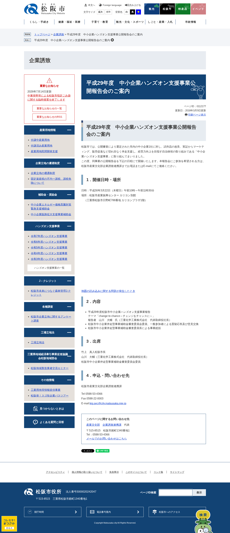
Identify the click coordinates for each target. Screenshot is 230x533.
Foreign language (112, 5)
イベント (198, 9)
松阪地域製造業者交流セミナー (50, 368)
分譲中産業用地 (40, 139)
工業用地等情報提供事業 (45, 389)
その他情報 (47, 380)
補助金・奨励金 (47, 194)
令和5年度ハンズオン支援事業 (49, 247)
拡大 (100, 12)
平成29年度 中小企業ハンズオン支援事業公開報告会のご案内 (72, 40)
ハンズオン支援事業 (48, 226)
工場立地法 (47, 332)
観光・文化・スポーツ (130, 21)
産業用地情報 (48, 130)
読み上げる (135, 5)
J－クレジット (48, 280)
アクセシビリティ (55, 472)
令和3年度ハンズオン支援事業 (49, 259)
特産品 (182, 9)
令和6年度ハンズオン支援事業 (49, 241)
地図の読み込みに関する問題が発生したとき (108, 291)
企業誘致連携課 (112, 424)
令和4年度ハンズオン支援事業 (49, 253)
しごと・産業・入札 (160, 21)
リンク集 (158, 472)
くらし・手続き (39, 21)
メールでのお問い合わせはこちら (106, 438)
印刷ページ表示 (197, 114)
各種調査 (47, 306)
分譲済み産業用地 (41, 145)
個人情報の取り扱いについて (87, 472)
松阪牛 (167, 9)
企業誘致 (58, 34)
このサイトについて (136, 472)
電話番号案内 (104, 512)
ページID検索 (148, 492)
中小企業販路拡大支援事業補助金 (51, 214)
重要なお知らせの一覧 (49, 108)
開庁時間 (39, 512)
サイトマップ (177, 472)
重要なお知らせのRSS (49, 116)
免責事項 (114, 472)
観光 (152, 9)
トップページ (42, 34)
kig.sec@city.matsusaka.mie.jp (108, 403)
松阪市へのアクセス (169, 512)
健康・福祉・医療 (69, 21)
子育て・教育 (99, 21)
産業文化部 (93, 424)
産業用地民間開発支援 (44, 151)
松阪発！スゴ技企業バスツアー (50, 395)
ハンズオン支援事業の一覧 (49, 267)
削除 (112, 39)
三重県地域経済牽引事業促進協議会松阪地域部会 (47, 356)
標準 (108, 12)
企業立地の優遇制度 (48, 163)
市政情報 (190, 21)
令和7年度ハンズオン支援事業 (49, 236)
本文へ (91, 5)
